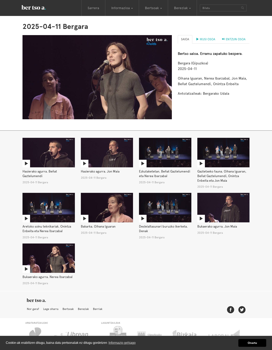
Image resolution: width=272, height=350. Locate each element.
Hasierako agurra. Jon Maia (100, 171)
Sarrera (93, 8)
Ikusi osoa (207, 39)
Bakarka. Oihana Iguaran (98, 226)
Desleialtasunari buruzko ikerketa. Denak (163, 229)
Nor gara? (33, 309)
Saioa (185, 39)
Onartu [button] (252, 342)
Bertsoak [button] (152, 8)
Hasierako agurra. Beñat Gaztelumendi (40, 174)
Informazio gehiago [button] (122, 342)
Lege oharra (50, 309)
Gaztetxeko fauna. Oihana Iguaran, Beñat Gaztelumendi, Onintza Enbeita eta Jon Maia (221, 176)
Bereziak (83, 309)
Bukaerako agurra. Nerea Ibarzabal (47, 277)
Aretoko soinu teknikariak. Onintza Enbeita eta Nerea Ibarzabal (47, 229)
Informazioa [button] (121, 8)
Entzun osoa (235, 39)
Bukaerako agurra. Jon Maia (217, 226)
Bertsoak (68, 309)
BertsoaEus (39, 7)
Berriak (97, 309)
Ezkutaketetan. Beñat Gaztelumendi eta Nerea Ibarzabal (164, 174)
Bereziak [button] (181, 8)
